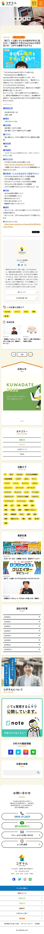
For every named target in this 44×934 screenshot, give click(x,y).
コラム (22, 454)
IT (5, 474)
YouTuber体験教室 (31, 474)
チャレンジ (18, 492)
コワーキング (30, 487)
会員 (32, 505)
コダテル (34, 483)
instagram (25, 265)
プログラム (35, 496)
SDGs (11, 474)
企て (12, 505)
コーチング (8, 492)
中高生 (31, 501)
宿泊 (35, 514)
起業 (6, 523)
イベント (17, 311)
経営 (30, 518)
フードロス (35, 492)
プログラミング (9, 496)
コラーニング (19, 487)
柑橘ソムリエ (14, 518)
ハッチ (26, 492)
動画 (20, 509)
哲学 (6, 514)
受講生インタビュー (30, 509)
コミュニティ (8, 487)
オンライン (25, 483)
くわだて (18, 479)
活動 (23, 518)
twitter (22, 265)
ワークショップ (9, 501)
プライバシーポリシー (27, 923)
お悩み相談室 (8, 479)
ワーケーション (21, 501)
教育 (34, 311)
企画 (18, 505)
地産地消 (13, 514)
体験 (6, 509)
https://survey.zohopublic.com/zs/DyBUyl (19, 164)
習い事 (6, 316)
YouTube (7, 311)
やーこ (34, 479)
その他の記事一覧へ (22, 298)
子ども (26, 311)
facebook (19, 265)
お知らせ (22, 440)
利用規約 (37, 923)
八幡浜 (13, 509)
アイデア (7, 483)
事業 (6, 505)
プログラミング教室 (22, 496)
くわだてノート (22, 449)
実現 (28, 514)
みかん (26, 479)
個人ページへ (22, 292)
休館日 (25, 505)
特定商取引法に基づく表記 (11, 923)
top (22, 354)
